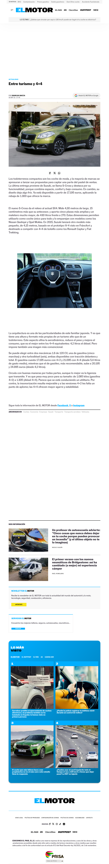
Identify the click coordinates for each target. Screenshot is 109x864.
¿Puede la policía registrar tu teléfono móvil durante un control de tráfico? (75, 712)
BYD (19, 2)
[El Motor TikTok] (60, 824)
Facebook (62, 405)
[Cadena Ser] (95, 10)
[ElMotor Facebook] (50, 824)
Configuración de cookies (50, 818)
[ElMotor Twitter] (53, 824)
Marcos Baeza (18, 95)
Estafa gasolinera (57, 2)
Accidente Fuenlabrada (91, 2)
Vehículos (85, 412)
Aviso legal (19, 818)
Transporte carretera (72, 412)
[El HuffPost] (85, 10)
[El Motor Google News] (64, 824)
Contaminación (29, 2)
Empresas (43, 412)
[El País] (58, 10)
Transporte (59, 412)
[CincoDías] (73, 10)
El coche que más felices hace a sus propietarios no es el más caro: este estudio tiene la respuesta (31, 772)
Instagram (78, 405)
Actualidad (13, 79)
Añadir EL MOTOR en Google (88, 95)
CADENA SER (49, 657)
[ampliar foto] (54, 283)
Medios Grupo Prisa (54, 861)
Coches (26, 412)
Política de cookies (67, 818)
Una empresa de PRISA (54, 854)
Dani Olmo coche (73, 2)
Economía (34, 412)
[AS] (65, 10)
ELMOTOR (15, 657)
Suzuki (50, 412)
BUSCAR (18, 628)
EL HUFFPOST (26, 657)
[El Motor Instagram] (57, 824)
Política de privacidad (32, 818)
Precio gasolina (43, 2)
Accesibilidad (79, 818)
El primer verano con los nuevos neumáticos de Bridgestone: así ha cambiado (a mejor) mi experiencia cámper (74, 564)
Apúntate (18, 604)
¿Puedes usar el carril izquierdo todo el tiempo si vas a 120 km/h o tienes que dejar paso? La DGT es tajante (75, 772)
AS (42, 657)
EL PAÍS (36, 657)
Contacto (89, 818)
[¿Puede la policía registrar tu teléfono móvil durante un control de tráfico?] (76, 708)
